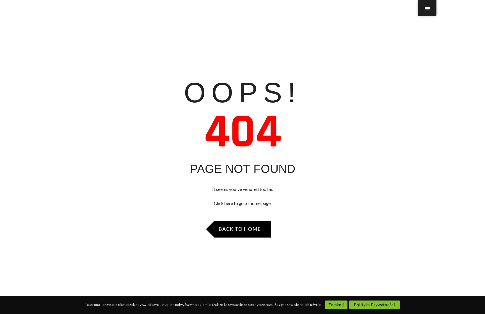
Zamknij (336, 304)
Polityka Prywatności (374, 304)
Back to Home (240, 229)
